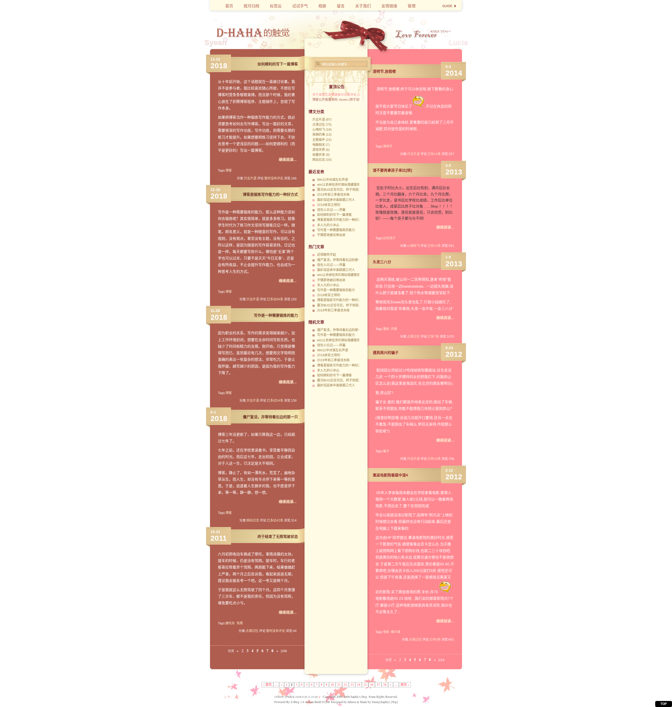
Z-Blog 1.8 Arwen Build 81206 (310, 702)
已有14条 (434, 154)
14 (358, 685)
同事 (394, 329)
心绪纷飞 (413, 246)
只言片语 (250, 178)
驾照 (240, 623)
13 (352, 685)
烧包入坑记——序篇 (331, 210)
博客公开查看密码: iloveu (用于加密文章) (341, 100)
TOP (663, 704)
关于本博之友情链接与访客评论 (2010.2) (340, 95)
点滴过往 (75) (322, 124)
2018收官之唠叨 (328, 205)
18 (384, 685)
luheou (352, 702)
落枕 (386, 329)
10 (332, 685)
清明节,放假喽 (384, 71)
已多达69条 (275, 299)
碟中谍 (395, 632)
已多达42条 (275, 520)
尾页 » (405, 685)
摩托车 (230, 623)
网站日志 (252, 520)
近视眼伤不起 (326, 255)
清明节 (387, 146)
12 (345, 685)
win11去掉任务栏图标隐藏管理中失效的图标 (348, 185)
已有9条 (435, 639)
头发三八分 (382, 262)
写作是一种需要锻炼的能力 (276, 315)
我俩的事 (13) (322, 134)
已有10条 (434, 459)
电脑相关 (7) (321, 145)
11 (338, 685)
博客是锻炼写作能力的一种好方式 (270, 194)
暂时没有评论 (273, 178)
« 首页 (267, 685)
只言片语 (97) (322, 119)
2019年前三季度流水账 (333, 194)
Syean (215, 42)
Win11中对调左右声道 (332, 180)
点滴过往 (252, 631)
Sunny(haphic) (381, 702)
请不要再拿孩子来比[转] (392, 170)
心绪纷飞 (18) (322, 129)
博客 (228, 170)
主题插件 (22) (322, 140)
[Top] (394, 702)
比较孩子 (389, 238)
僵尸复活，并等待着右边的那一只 (270, 417)
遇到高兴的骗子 (385, 352)
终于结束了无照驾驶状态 (278, 536)
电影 (386, 632)
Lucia (458, 42)
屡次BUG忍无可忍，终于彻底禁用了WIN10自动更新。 (355, 190)
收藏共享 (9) (321, 155)
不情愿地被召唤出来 (331, 235)
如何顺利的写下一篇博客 (278, 64)
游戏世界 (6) (321, 150)
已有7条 (433, 336)
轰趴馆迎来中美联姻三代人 (336, 200)
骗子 (386, 451)
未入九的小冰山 (328, 225)
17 (378, 685)
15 (365, 685)
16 (371, 685)
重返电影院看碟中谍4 (390, 475)
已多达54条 (275, 400)
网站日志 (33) (322, 160)
